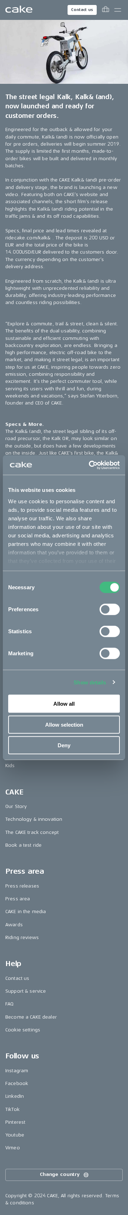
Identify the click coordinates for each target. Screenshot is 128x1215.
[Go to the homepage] (18, 10)
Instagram (16, 1070)
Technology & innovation (33, 819)
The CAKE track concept (32, 832)
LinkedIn (14, 1096)
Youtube (14, 1135)
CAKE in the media (25, 911)
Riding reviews (22, 937)
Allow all (64, 704)
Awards (14, 924)
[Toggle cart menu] (106, 10)
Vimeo (12, 1147)
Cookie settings (22, 1029)
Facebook (16, 1083)
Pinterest (15, 1122)
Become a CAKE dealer (31, 1017)
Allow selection (64, 724)
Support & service (25, 991)
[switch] (110, 609)
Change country (60, 1174)
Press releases (22, 886)
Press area (17, 898)
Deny (64, 745)
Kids (10, 765)
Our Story (16, 806)
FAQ (9, 1004)
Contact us (82, 9)
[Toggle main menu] (118, 10)
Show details (90, 682)
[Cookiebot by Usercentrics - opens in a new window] (90, 465)
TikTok (12, 1109)
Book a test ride (23, 845)
